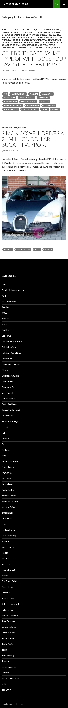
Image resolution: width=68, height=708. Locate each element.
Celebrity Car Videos (13, 32)
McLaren (6, 558)
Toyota (5, 661)
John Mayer (45, 37)
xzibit (4, 684)
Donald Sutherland (11, 410)
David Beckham (19, 37)
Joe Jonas (6, 478)
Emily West (7, 415)
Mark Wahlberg (45, 40)
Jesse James (8, 467)
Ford (31, 37)
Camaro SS (47, 94)
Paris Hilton (7, 587)
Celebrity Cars (9, 347)
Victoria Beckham (10, 678)
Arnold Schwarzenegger (16, 30)
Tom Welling (8, 655)
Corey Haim (15, 35)
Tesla (30, 47)
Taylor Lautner (30, 109)
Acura (4, 284)
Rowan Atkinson (10, 615)
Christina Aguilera (10, 375)
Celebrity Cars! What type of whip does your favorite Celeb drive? (34, 59)
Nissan (5, 575)
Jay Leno (6, 450)
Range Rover (33, 105)
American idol (18, 94)
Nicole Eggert (26, 42)
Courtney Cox (30, 35)
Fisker (4, 432)
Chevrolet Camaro (49, 32)
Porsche (59, 42)
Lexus (4, 524)
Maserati (6, 541)
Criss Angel (46, 35)
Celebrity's (31, 32)
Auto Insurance (9, 301)
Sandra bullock (9, 627)
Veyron (56, 47)
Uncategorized (42, 47)
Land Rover (30, 40)
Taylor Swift (19, 47)
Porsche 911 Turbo (13, 105)
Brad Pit (56, 30)
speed (37, 249)
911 (5, 94)
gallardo (44, 98)
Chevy (5, 35)
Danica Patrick (9, 398)
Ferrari (5, 427)
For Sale (5, 438)
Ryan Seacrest (23, 45)
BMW (48, 30)
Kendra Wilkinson (10, 501)
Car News (6, 335)
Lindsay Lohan (8, 529)
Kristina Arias (8, 507)
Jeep (37, 37)
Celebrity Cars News (12, 352)
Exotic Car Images (10, 421)
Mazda (14, 42)
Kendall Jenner (9, 495)
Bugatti (34, 94)
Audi (32, 30)
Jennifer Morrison (10, 461)
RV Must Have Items (15, 4)
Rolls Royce (8, 45)
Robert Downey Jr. (11, 604)
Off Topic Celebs (44, 42)
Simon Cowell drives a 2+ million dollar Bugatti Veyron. (33, 139)
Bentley (40, 30)
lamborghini (15, 40)
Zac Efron (6, 689)
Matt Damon (8, 547)
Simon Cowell (40, 45)
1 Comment (30, 70)
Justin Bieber (8, 489)
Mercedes (7, 564)
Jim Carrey (7, 472)
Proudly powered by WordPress (15, 704)
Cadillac (5, 330)
